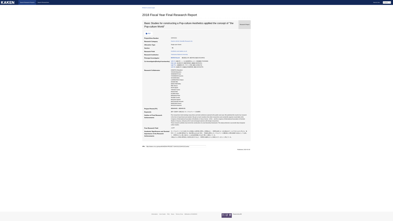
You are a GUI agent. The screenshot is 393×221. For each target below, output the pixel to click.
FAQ (168, 214)
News (172, 214)
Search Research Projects (27, 2)
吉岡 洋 (173, 61)
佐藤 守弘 (173, 65)
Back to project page (149, 7)
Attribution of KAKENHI (190, 214)
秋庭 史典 (173, 63)
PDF (149, 33)
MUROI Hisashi (175, 58)
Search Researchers (43, 2)
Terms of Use (179, 214)
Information (154, 214)
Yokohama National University (179, 54)
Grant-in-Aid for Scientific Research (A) (181, 41)
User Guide (162, 214)
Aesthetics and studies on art (179, 51)
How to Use (376, 2)
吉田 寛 (173, 67)
